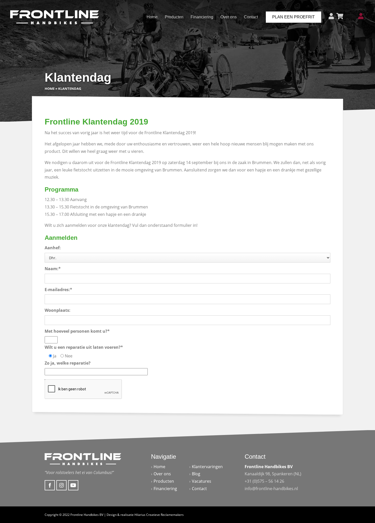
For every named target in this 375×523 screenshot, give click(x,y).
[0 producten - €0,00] (340, 16)
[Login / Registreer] (331, 16)
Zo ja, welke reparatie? (68, 363)
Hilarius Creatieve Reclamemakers (159, 515)
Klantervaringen (207, 466)
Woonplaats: (57, 310)
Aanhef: (53, 248)
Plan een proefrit (293, 17)
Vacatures (201, 481)
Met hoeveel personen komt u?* (77, 331)
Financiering (202, 17)
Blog (196, 474)
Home (152, 17)
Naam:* (53, 268)
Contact (251, 17)
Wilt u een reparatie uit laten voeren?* (84, 347)
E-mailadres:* (58, 289)
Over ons (228, 17)
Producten (174, 17)
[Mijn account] (361, 16)
